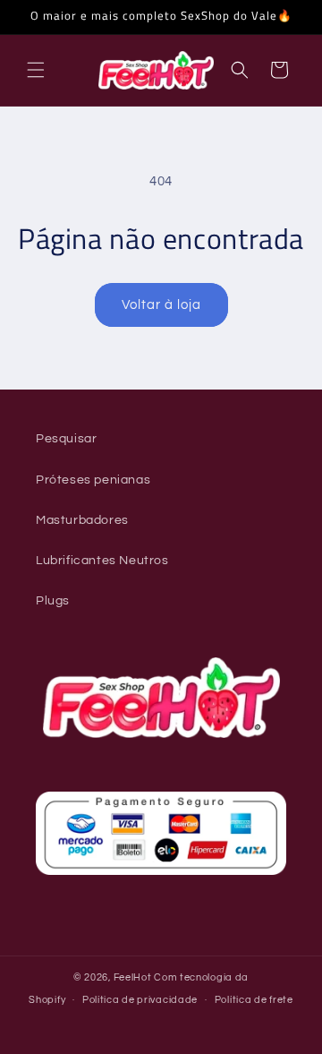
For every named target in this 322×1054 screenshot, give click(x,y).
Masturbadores (82, 520)
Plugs (53, 601)
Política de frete (254, 1000)
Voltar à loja (161, 305)
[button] (35, 70)
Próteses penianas (93, 480)
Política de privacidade (140, 1000)
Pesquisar (66, 439)
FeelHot (133, 977)
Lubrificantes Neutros (102, 560)
